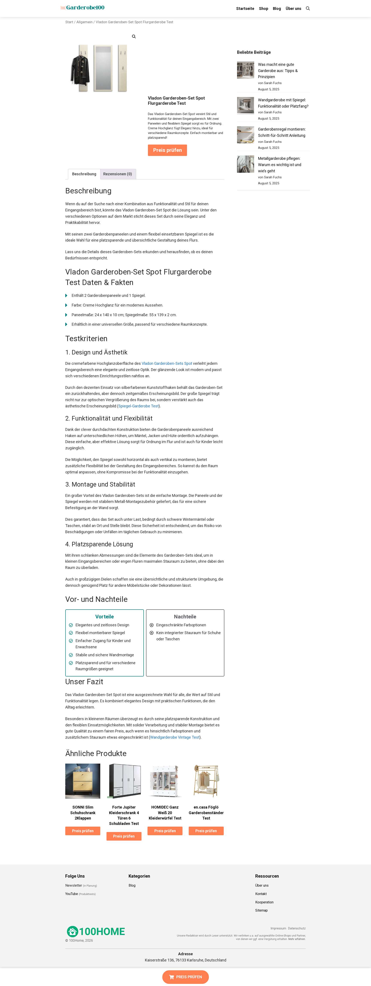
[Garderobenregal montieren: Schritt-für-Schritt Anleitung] (245, 135)
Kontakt (261, 894)
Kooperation (264, 902)
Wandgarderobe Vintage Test (174, 737)
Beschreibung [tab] (84, 174)
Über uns (293, 8)
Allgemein (84, 22)
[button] (134, 36)
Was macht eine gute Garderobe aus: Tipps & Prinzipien (278, 70)
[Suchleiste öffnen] (308, 8)
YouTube (71, 894)
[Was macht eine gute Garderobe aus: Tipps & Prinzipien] (245, 71)
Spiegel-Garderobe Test (138, 406)
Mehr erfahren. (297, 939)
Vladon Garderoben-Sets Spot (167, 363)
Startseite (245, 8)
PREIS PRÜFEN (189, 977)
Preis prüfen (167, 150)
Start (69, 22)
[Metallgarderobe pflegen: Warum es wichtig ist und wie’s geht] (245, 165)
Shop (263, 8)
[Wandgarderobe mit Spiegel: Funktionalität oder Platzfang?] (245, 106)
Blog (277, 8)
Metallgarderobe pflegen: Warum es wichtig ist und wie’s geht (279, 164)
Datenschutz (297, 928)
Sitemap (261, 910)
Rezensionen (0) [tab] (117, 174)
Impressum (278, 928)
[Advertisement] (186, 63)
